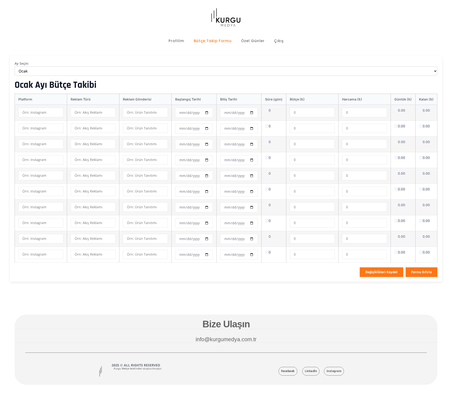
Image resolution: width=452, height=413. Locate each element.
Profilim (176, 40)
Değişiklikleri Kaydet (381, 272)
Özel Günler (253, 40)
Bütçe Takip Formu (213, 40)
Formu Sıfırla (421, 272)
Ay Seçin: (22, 63)
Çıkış (279, 40)
